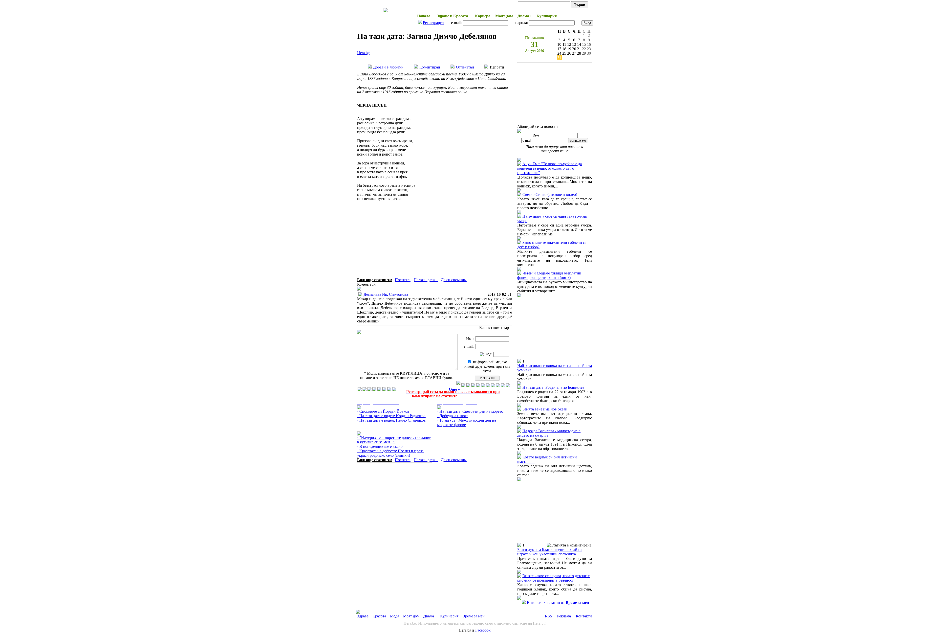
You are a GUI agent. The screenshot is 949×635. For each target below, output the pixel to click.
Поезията (402, 280)
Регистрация (433, 23)
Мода (394, 616)
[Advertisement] (434, 232)
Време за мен (473, 616)
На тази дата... (426, 280)
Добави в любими (388, 67)
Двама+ (429, 616)
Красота (379, 616)
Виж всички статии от (558, 602)
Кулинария (449, 616)
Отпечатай (465, 67)
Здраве (362, 616)
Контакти (584, 616)
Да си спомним (454, 280)
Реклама (564, 616)
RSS (548, 616)
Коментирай (429, 67)
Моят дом (411, 616)
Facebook (483, 630)
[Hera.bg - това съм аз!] (386, 12)
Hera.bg (363, 53)
